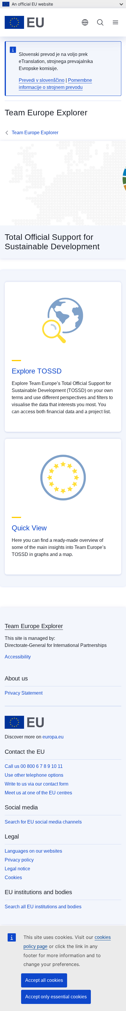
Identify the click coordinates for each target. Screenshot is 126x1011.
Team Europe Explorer (35, 132)
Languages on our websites (33, 851)
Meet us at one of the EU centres (38, 792)
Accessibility (18, 656)
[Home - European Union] (41, 22)
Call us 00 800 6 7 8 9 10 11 (34, 766)
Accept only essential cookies (56, 996)
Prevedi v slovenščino (41, 80)
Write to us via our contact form (36, 783)
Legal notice (17, 868)
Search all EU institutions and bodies (43, 906)
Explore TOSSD (37, 371)
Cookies (13, 877)
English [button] (85, 22)
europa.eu (53, 736)
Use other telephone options (34, 775)
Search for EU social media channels (43, 821)
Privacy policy (19, 859)
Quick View (29, 528)
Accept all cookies (44, 980)
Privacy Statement (23, 692)
